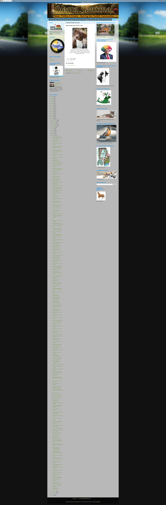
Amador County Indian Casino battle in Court (57, 188)
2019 (52, 108)
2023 (52, 101)
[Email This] (70, 59)
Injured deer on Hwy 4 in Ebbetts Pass (57, 141)
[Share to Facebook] (73, 59)
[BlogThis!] (71, 59)
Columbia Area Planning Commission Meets (57, 229)
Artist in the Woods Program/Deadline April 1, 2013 (57, 452)
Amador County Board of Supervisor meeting (57, 345)
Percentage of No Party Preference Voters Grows (56, 306)
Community (78, 19)
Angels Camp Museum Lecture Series (56, 246)
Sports (93, 19)
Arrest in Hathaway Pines (57, 334)
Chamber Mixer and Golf (57, 472)
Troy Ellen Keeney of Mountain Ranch (56, 177)
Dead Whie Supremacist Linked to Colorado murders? (57, 406)
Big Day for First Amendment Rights (56, 483)
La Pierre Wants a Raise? (57, 394)
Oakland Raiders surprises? (55, 489)
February (54, 491)
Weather (109, 19)
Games (51, 58)
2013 (52, 118)
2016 (52, 113)
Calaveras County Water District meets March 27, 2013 (57, 440)
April (53, 133)
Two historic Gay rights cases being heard (56, 358)
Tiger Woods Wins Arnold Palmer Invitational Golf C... (57, 378)
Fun (104, 19)
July (53, 128)
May (53, 132)
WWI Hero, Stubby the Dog (57, 428)
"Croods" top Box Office (56, 398)
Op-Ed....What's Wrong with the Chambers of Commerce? (57, 138)
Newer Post (69, 70)
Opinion (66, 19)
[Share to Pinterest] (75, 59)
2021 (52, 105)
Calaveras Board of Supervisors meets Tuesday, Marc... (56, 448)
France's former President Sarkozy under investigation (57, 412)
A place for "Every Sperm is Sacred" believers (57, 422)
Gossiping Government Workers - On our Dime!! (57, 224)
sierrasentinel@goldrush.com (85, 498)
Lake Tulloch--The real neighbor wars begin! (56, 283)
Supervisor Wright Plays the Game (57, 269)
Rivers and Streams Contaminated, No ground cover (56, 298)
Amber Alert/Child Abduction (55, 375)
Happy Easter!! (55, 152)
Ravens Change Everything (55, 400)
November (54, 121)
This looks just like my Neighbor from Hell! (56, 387)
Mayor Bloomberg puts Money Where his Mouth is (57, 390)
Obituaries (99, 19)
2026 (52, 96)
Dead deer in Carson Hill (57, 213)
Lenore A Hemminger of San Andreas (57, 347)
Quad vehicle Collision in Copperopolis (57, 310)
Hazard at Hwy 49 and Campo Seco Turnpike (57, 235)
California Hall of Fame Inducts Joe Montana (56, 478)
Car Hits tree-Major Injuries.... (56, 480)
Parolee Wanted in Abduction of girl (55, 161)
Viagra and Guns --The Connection (56, 261)
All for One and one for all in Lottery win (57, 470)
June (53, 130)
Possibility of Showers (56, 247)
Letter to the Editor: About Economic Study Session (57, 169)
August (53, 127)
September (54, 125)
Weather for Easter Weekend (56, 172)
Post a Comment (71, 65)
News (56, 19)
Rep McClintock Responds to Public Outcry (57, 256)
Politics (60, 19)
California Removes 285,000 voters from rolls (56, 202)
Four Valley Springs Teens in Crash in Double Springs (57, 216)
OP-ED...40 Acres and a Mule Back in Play (57, 433)
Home (51, 19)
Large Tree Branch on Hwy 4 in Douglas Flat (57, 206)
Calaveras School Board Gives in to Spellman (57, 267)
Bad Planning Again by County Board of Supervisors (58, 84)
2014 (52, 117)
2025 (52, 98)
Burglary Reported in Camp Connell (56, 339)
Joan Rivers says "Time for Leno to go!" (57, 431)
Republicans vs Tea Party (57, 185)
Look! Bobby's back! (56, 435)
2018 (52, 110)
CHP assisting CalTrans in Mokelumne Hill (57, 243)
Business (72, 19)
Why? (53, 218)
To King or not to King (56, 304)
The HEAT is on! (55, 423)
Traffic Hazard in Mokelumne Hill (55, 295)
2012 (52, 495)
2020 (52, 106)
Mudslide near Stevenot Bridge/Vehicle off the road (57, 147)
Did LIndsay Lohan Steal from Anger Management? (57, 183)
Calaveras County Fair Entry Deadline (56, 180)
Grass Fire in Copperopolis (57, 364)
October (54, 123)
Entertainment (86, 19)
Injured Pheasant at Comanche (56, 280)
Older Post (91, 70)
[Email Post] (68, 58)
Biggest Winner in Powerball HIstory (56, 356)
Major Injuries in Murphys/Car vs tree (56, 438)
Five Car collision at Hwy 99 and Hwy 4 (57, 191)
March (53, 135)
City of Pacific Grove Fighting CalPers (56, 258)
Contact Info (52, 60)
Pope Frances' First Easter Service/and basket (57, 163)
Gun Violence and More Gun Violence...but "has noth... (57, 458)
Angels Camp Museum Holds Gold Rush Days (57, 372)
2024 (52, 100)
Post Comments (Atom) (76, 73)
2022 (52, 103)
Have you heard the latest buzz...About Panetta (57, 321)
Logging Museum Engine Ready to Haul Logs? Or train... (57, 444)
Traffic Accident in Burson (57, 275)
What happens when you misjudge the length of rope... (57, 289)
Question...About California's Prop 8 (56, 302)
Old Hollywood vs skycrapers (55, 196)
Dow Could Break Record (57, 396)
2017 (52, 111)
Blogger (98, 501)
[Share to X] (72, 59)
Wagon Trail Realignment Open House (57, 426)
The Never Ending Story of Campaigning (57, 465)
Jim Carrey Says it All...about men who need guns (56, 361)
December (54, 120)
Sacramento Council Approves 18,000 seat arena (57, 272)
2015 (52, 115)
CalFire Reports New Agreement (56, 211)
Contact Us (74, 498)
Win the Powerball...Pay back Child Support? (57, 151)
